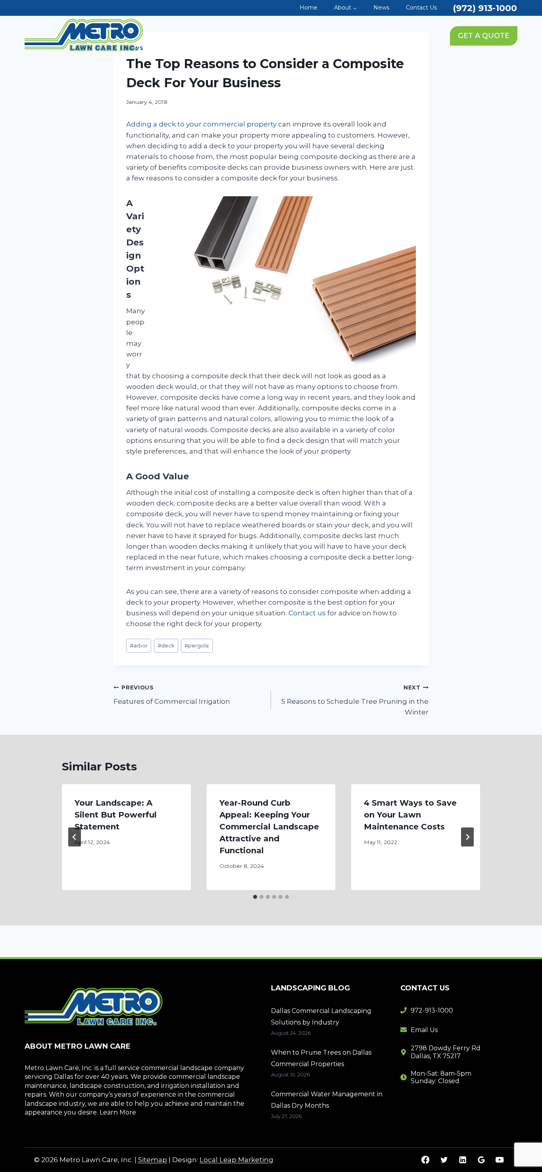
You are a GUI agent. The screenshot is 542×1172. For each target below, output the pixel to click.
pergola (197, 645)
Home (308, 7)
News (381, 7)
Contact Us (421, 7)
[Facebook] (425, 1160)
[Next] (467, 836)
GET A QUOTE (483, 35)
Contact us (307, 613)
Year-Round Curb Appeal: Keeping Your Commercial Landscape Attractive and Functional (269, 826)
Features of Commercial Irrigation (171, 694)
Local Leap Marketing (236, 1160)
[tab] (255, 897)
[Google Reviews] (481, 1160)
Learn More (118, 1112)
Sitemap (152, 1160)
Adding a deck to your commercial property (201, 124)
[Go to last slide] (74, 836)
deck (166, 645)
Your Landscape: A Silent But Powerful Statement (116, 814)
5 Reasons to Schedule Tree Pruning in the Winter (355, 700)
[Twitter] (444, 1160)
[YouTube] (500, 1160)
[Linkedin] (462, 1160)
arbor (139, 645)
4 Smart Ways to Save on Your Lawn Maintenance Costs (410, 814)
